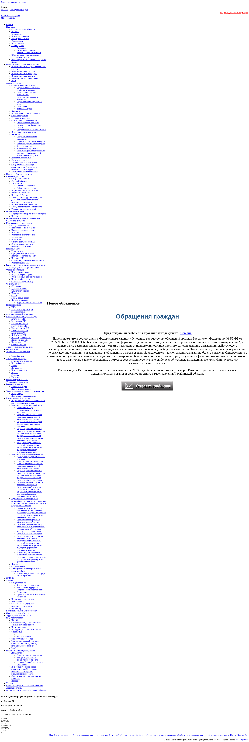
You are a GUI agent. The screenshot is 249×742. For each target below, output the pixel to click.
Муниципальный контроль (18, 398)
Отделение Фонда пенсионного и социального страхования (26, 623)
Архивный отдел (24, 109)
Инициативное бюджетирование (20, 650)
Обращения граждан (19, 9)
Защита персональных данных (24, 162)
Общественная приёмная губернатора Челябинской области (23, 219)
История (15, 31)
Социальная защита (20, 291)
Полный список (18, 363)
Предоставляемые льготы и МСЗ (31, 130)
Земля (14, 365)
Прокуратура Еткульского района (26, 629)
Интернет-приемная (20, 272)
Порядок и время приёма (22, 274)
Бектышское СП (18, 321)
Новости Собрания (19, 195)
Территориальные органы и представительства (18, 616)
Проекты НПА (18, 258)
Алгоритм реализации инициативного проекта (27, 658)
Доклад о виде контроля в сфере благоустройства (31, 574)
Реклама (15, 375)
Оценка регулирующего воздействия (27, 260)
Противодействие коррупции (19, 174)
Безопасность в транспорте (28, 585)
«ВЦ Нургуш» (241, 740)
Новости (15, 216)
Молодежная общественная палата (26, 207)
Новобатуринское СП (21, 337)
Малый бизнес (17, 356)
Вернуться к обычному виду (13, 2)
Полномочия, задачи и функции (25, 113)
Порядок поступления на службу (31, 141)
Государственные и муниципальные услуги (25, 265)
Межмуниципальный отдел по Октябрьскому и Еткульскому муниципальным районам (25, 643)
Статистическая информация (24, 120)
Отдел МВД (16, 632)
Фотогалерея (17, 41)
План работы (17, 239)
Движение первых (19, 300)
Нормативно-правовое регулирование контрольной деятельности (28, 401)
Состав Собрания (19, 181)
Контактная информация (28, 148)
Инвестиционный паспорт (23, 71)
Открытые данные (19, 116)
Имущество (16, 368)
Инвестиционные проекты (23, 76)
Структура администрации (23, 85)
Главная (4, 9)
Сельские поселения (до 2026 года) (21, 316)
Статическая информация (28, 123)
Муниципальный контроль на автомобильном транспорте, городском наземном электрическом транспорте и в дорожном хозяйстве (28, 502)
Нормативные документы (22, 599)
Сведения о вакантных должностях (27, 138)
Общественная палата (16, 211)
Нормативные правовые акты (24, 190)
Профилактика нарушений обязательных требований (28, 418)
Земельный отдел (19, 386)
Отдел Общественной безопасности (26, 93)
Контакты (15, 111)
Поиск (233, 735)
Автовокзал (22, 48)
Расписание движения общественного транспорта (29, 51)
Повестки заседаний (26, 186)
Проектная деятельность (17, 379)
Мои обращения (8, 18)
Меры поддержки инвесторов (24, 78)
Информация (17, 393)
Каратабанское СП (19, 330)
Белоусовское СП (19, 326)
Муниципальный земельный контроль (28, 454)
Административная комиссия (24, 172)
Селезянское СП (18, 344)
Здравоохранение (19, 288)
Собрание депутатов (15, 176)
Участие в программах (21, 158)
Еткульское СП (18, 319)
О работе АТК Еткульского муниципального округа (23, 605)
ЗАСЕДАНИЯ (17, 183)
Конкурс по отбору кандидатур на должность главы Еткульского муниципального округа (26, 199)
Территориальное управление (19, 347)
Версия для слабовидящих (234, 12)
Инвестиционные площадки (24, 74)
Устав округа (17, 251)
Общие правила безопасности (30, 590)
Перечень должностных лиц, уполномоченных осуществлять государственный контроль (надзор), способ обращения (31, 432)
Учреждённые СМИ (20, 38)
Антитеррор (11, 580)
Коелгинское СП (18, 333)
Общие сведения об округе (23, 29)
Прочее (14, 372)
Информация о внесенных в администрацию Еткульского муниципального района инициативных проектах (24, 670)
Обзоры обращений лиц (22, 281)
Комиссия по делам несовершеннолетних (24, 685)
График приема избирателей (23, 209)
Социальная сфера (14, 284)
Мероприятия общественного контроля (28, 214)
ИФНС (14, 620)
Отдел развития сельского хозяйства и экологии (28, 89)
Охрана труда (12, 349)
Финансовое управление (17, 382)
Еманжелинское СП (20, 328)
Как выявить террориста (27, 587)
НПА (13, 81)
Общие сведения (18, 583)
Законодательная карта (219, 735)
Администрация (13, 83)
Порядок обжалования (21, 279)
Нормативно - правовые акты (30, 461)
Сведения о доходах (20, 160)
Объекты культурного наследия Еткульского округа (25, 56)
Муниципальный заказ (21, 361)
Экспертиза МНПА (20, 263)
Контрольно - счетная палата (19, 223)
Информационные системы (23, 132)
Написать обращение (10, 15)
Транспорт (16, 377)
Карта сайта (242, 735)
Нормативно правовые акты (23, 396)
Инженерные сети (19, 370)
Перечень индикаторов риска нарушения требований (30, 439)
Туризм (9, 683)
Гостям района (17, 46)
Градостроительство (15, 384)
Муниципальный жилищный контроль (28, 405)
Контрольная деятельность (23, 230)
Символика (16, 34)
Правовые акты (13, 249)
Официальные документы (22, 253)
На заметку (16, 608)
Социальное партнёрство (17, 613)
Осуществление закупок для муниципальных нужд (23, 245)
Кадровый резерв (24, 146)
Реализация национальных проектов (22, 611)
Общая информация (20, 179)
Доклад (14, 564)
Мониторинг (17, 601)
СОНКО (10, 578)
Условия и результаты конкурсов (31, 144)
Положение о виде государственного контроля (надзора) (29, 409)
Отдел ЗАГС (22, 106)
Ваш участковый (24, 636)
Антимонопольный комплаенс (19, 314)
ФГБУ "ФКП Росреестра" (22, 639)
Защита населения (14, 688)
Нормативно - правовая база (23, 228)
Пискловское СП (18, 342)
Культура (15, 293)
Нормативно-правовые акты (29, 302)
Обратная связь (18, 566)
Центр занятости (18, 627)
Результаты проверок (20, 118)
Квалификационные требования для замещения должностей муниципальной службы (31, 153)
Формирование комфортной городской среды (26, 690)
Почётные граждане (20, 36)
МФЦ (13, 648)
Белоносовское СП (19, 323)
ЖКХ (13, 307)
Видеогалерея (17, 43)
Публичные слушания (26, 188)
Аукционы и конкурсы (16, 358)
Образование (17, 286)
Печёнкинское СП (19, 340)
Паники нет (22, 592)
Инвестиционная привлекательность (22, 64)
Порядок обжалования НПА (23, 256)
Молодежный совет (20, 298)
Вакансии (15, 134)
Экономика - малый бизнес (18, 351)
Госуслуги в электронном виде (25, 267)
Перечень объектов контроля (29, 421)
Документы (16, 653)
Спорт (14, 295)
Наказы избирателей (20, 193)
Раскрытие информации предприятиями (22, 310)
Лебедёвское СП (18, 335)
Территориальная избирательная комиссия (25, 391)
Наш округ (11, 27)
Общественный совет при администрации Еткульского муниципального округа (24, 167)
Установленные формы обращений (26, 277)
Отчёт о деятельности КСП (23, 242)
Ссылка (186, 333)
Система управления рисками (30, 464)
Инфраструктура (13, 305)
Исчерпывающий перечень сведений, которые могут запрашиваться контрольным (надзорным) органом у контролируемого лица (29, 447)
